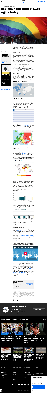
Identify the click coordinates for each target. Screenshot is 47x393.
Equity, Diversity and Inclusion (8, 6)
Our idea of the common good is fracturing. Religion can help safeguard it (6, 356)
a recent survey (31, 106)
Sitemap (23, 388)
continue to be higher (20, 230)
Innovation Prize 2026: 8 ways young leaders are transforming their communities (29, 356)
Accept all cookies (38, 385)
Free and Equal (15, 240)
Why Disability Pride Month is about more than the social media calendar (11, 338)
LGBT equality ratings (25, 125)
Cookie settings (39, 390)
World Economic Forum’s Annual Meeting (19, 272)
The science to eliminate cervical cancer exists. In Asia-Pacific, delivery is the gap (34, 338)
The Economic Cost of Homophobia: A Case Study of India (23, 236)
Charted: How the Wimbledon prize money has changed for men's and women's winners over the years (17, 356)
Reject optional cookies (38, 388)
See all (44, 319)
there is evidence (24, 153)
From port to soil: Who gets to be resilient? (40, 355)
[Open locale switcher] (1, 390)
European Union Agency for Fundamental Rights (23, 187)
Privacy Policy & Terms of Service (23, 387)
